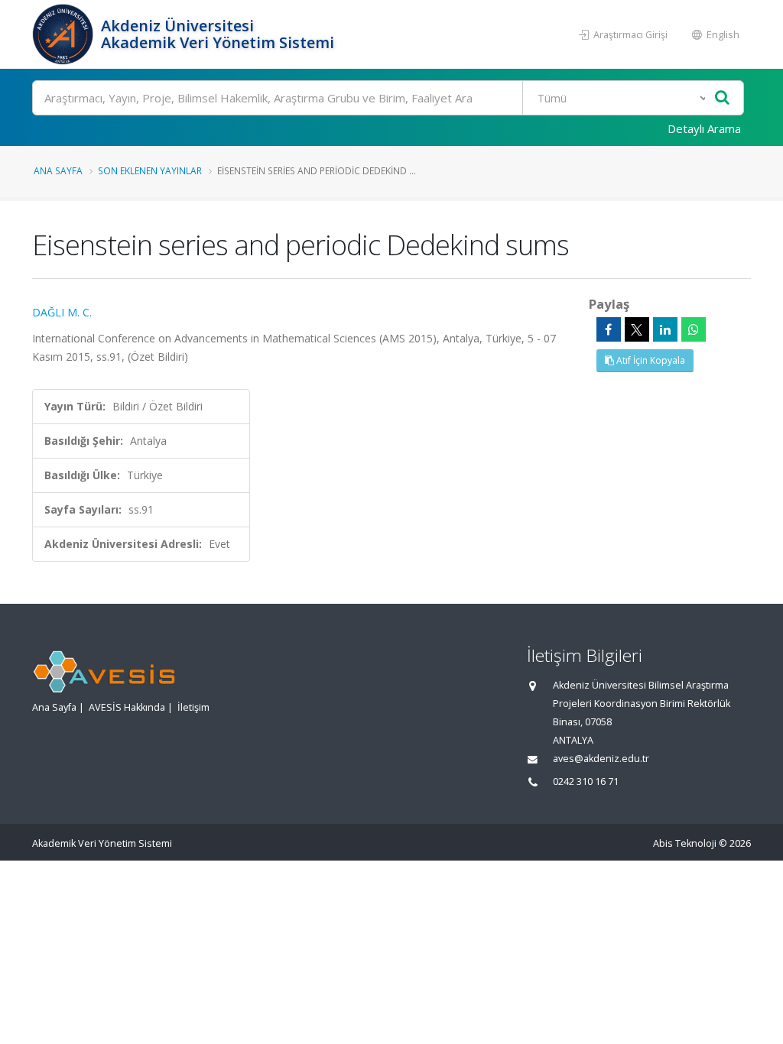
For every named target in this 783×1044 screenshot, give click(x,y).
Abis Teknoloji (684, 843)
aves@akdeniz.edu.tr (601, 758)
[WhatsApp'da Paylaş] (693, 329)
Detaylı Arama (704, 128)
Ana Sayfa (58, 170)
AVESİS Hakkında (127, 707)
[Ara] (722, 98)
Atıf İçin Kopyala (649, 360)
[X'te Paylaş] (637, 329)
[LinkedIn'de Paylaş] (665, 329)
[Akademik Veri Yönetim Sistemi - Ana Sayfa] (64, 34)
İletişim (193, 707)
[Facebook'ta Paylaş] (608, 329)
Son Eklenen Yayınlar (150, 170)
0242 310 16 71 (586, 781)
